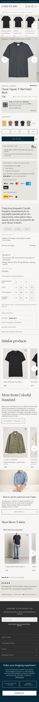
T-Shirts (12, 39)
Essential (8, 229)
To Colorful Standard (12, 421)
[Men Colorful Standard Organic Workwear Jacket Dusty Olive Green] (15, 442)
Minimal (18, 229)
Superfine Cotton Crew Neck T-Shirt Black (17, 33)
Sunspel (15, 31)
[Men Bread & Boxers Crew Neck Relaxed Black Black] (6, 22)
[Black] (22, 123)
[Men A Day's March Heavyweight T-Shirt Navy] (17, 548)
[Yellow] (4, 123)
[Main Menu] (36, 6)
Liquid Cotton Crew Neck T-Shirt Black (30, 33)
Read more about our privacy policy (19, 625)
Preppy (27, 229)
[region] (19, 589)
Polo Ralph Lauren (30, 31)
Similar (14, 341)
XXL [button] (33, 131)
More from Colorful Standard (16, 397)
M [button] (14, 131)
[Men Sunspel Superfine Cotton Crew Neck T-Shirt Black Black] (18, 22)
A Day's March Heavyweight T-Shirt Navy (15, 567)
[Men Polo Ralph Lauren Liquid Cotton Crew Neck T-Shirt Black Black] (30, 22)
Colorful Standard (9, 86)
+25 (33, 123)
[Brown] (10, 123)
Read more (33, 110)
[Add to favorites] (25, 350)
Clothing (5, 39)
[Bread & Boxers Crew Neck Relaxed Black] (15, 380)
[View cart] (32, 6)
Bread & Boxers (6, 31)
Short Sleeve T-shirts (23, 39)
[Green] (28, 123)
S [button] (5, 131)
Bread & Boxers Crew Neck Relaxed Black (12, 382)
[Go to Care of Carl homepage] (9, 6)
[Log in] (26, 6)
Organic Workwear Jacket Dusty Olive (14, 462)
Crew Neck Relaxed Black (5, 33)
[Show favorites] (29, 6)
